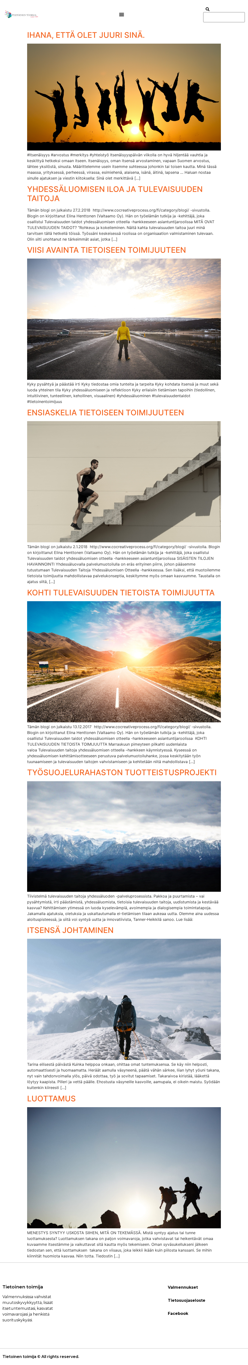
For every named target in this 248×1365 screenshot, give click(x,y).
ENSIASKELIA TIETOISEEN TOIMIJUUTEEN (105, 412)
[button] (122, 14)
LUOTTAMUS (51, 1098)
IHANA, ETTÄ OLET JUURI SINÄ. (86, 35)
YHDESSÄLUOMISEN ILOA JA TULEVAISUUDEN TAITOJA (115, 193)
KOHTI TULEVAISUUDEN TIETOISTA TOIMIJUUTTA (121, 592)
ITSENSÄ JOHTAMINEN (70, 930)
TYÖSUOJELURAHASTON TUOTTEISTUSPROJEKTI (122, 772)
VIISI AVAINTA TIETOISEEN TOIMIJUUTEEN (106, 250)
